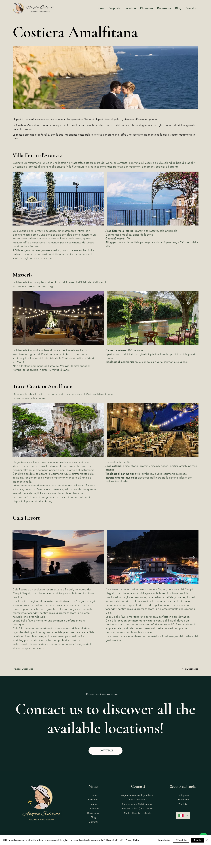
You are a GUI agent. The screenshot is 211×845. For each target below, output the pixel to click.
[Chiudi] (207, 840)
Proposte (93, 799)
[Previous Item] (19, 198)
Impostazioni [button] (164, 840)
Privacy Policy (132, 840)
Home (93, 795)
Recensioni (93, 812)
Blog (93, 817)
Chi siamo (93, 808)
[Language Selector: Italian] (183, 815)
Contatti (93, 821)
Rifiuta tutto (181, 840)
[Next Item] (192, 198)
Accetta (197, 840)
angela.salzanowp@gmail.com (137, 795)
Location (93, 803)
